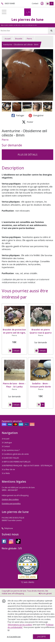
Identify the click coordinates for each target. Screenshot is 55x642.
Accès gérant (46, 593)
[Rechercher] (51, 30)
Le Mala (6, 473)
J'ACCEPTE (41, 636)
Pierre (29, 38)
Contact (35, 3)
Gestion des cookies (10, 499)
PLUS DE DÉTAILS (27, 154)
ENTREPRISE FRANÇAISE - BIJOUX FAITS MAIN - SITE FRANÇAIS (27, 465)
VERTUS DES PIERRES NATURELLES (16, 461)
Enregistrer (38, 115)
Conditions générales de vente (16, 454)
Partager (19, 115)
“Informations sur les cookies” (20, 624)
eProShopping (18, 593)
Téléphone (8, 528)
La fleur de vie (9, 469)
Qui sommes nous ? (11, 450)
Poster (29, 122)
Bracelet (18, 38)
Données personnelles (11, 503)
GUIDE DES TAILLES (11, 458)
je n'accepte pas (14, 636)
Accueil (8, 38)
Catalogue (7, 442)
